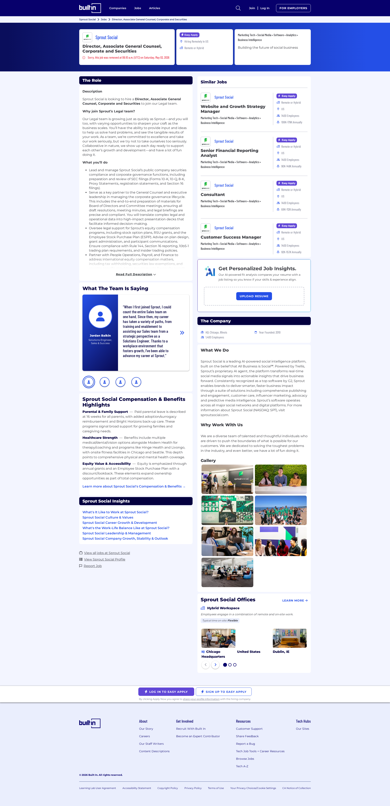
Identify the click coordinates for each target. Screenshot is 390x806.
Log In (265, 8)
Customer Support (249, 729)
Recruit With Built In (191, 729)
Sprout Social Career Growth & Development (119, 523)
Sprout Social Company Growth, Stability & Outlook (125, 538)
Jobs (137, 8)
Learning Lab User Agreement (97, 788)
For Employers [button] (293, 8)
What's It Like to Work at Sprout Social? (115, 512)
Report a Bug (245, 744)
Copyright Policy (167, 788)
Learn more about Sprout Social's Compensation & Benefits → (134, 486)
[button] (88, 382)
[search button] (238, 8)
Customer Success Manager (231, 237)
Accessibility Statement (136, 788)
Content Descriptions (154, 751)
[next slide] (215, 665)
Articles (154, 8)
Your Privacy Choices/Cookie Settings (253, 788)
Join (252, 8)
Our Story (146, 729)
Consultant (213, 194)
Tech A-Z (242, 766)
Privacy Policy (193, 788)
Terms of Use (216, 788)
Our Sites (302, 729)
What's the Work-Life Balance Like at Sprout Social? (125, 528)
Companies (117, 8)
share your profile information (201, 699)
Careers (144, 736)
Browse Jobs (245, 759)
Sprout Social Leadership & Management (116, 533)
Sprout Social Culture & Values (107, 517)
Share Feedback (247, 736)
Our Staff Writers (151, 744)
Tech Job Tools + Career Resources (260, 751)
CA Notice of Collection (296, 788)
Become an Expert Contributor (198, 736)
